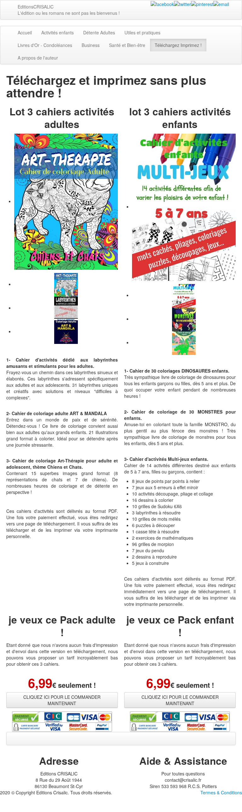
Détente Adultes (99, 32)
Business (91, 45)
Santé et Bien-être (127, 45)
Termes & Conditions (221, 792)
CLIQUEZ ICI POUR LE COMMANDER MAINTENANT (62, 700)
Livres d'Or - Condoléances (45, 45)
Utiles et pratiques (142, 32)
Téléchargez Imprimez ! (178, 45)
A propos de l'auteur (38, 58)
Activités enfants (57, 32)
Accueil (25, 32)
